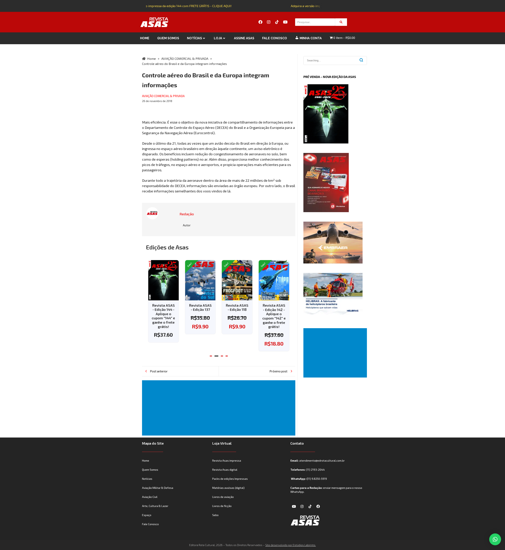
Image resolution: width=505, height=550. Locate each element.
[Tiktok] (277, 22)
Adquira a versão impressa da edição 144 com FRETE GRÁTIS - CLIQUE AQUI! (174, 6)
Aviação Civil (149, 496)
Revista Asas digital (224, 469)
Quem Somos (168, 38)
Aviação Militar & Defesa (157, 487)
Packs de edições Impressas (230, 478)
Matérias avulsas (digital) (228, 487)
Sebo (215, 515)
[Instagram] (269, 22)
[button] (495, 539)
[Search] (341, 22)
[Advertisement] (219, 408)
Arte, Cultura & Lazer (155, 506)
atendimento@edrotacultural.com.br (322, 460)
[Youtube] (285, 22)
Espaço (146, 515)
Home (144, 38)
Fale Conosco (274, 38)
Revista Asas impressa (226, 460)
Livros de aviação (223, 496)
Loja (218, 38)
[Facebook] (260, 22)
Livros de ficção (222, 506)
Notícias (194, 38)
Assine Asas (244, 38)
